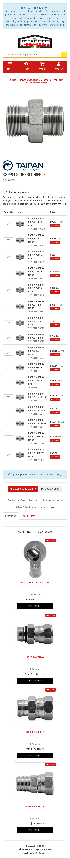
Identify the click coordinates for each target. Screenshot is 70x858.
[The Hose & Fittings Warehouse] (35, 40)
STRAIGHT (58, 80)
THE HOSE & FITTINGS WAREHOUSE (22, 80)
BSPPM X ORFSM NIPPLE (36, 82)
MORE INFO (34, 606)
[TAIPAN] (35, 165)
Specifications (28, 516)
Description (10, 516)
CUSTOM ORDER (51, 488)
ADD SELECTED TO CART (22, 488)
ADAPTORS (46, 80)
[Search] (64, 55)
